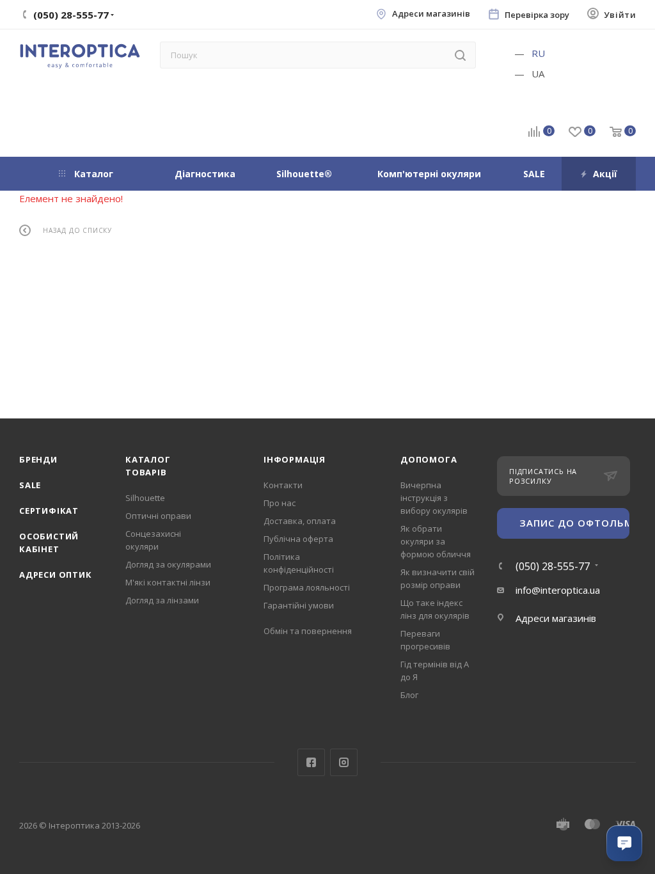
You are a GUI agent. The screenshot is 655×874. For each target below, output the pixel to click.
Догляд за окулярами (168, 564)
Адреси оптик (55, 574)
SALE (30, 485)
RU (538, 53)
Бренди (38, 459)
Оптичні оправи (158, 515)
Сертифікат (49, 510)
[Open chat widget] (624, 843)
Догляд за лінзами (162, 600)
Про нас (280, 503)
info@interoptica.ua (558, 590)
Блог (409, 695)
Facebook (311, 762)
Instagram (344, 762)
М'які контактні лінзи (167, 582)
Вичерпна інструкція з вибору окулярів (434, 497)
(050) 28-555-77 (553, 566)
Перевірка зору (537, 15)
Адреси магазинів (431, 14)
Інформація (295, 459)
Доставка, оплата (300, 521)
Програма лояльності (307, 587)
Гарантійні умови (299, 605)
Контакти (283, 485)
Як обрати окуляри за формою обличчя (435, 541)
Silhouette (145, 498)
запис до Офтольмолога (574, 522)
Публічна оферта (298, 538)
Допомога (428, 459)
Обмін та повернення (308, 631)
